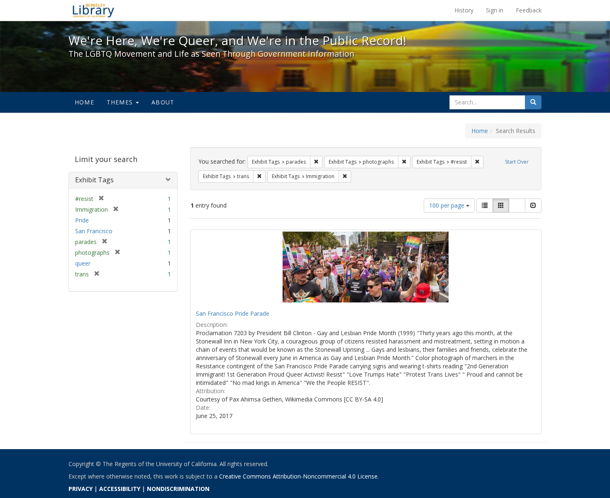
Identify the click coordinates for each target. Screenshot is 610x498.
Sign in (494, 10)
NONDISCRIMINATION (178, 489)
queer (82, 263)
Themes (121, 102)
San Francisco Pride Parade (232, 313)
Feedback (529, 10)
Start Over (517, 161)
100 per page (447, 205)
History (463, 10)
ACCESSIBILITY (119, 489)
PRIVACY (80, 489)
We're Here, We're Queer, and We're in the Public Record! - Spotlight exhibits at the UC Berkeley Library (93, 10)
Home (84, 102)
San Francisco (93, 231)
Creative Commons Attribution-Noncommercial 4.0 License (298, 476)
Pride (82, 220)
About (162, 102)
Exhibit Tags (94, 179)
